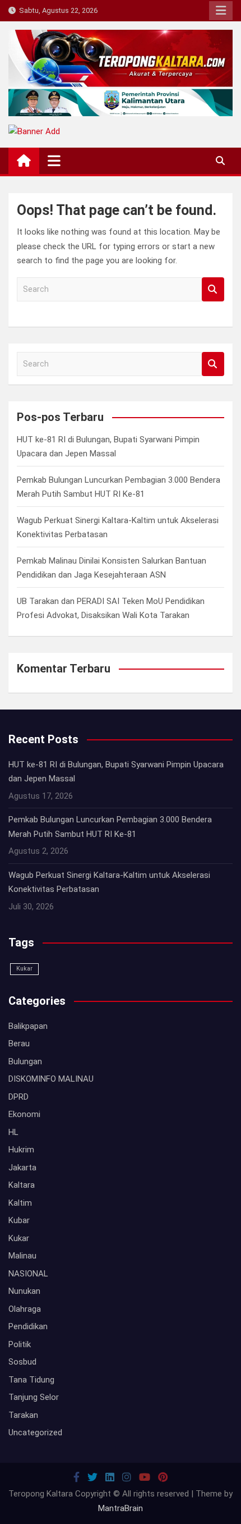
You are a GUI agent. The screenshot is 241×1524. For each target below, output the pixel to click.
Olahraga (24, 1309)
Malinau (22, 1256)
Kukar (24, 968)
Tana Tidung (31, 1380)
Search (213, 289)
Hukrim (21, 1150)
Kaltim (20, 1203)
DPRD (18, 1097)
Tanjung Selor (33, 1397)
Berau (19, 1043)
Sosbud (22, 1362)
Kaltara (21, 1185)
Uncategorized (35, 1432)
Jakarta (22, 1168)
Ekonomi (24, 1114)
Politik (19, 1344)
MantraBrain (120, 1508)
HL (13, 1132)
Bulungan (25, 1061)
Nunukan (24, 1291)
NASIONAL (28, 1274)
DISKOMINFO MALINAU (51, 1079)
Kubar (19, 1220)
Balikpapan (28, 1026)
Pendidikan (28, 1326)
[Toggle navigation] (54, 160)
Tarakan (23, 1415)
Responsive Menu (221, 10)
